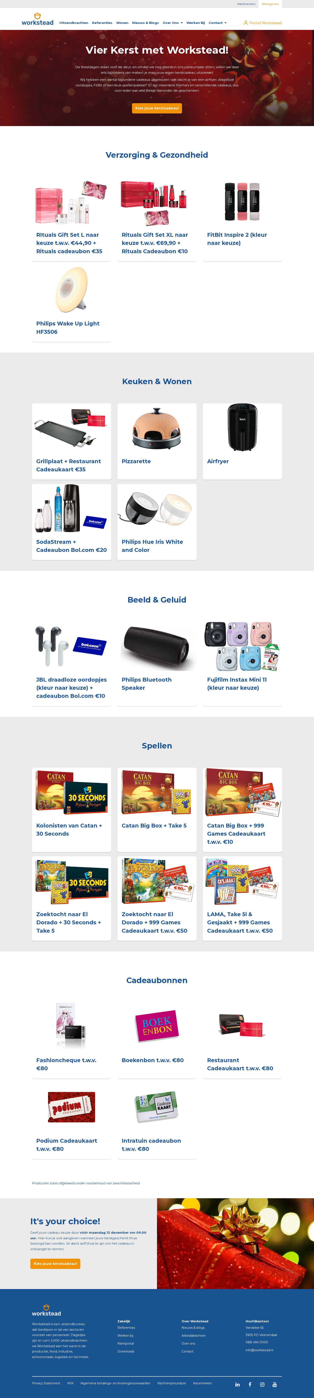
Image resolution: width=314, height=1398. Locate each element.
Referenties (102, 23)
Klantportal (125, 1343)
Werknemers (246, 4)
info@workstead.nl (259, 1350)
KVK (70, 1383)
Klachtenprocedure (171, 1383)
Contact (216, 23)
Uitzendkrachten (73, 23)
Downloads (125, 1351)
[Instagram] (262, 1384)
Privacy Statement (46, 1383)
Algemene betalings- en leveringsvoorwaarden (115, 1383)
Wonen (122, 23)
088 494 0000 (257, 1342)
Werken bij (195, 23)
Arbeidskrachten (194, 1336)
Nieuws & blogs (145, 23)
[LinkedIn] (237, 1384)
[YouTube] (275, 1384)
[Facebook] (250, 1384)
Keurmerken (202, 1383)
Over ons (171, 23)
